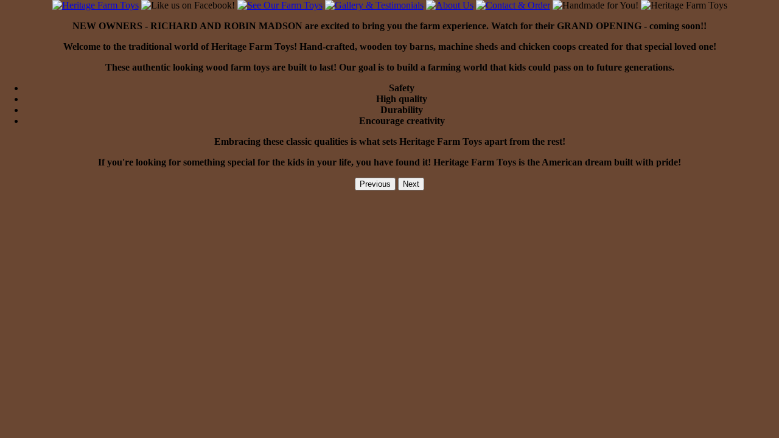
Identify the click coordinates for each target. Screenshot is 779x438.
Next (411, 184)
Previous (375, 184)
